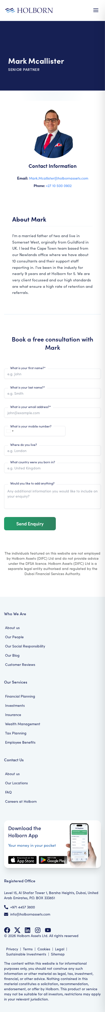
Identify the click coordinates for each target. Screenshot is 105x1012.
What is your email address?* (30, 407)
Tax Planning (16, 733)
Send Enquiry (30, 523)
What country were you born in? (32, 462)
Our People (14, 636)
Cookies (43, 949)
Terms (28, 949)
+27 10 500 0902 (59, 185)
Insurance (13, 714)
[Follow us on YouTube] (48, 930)
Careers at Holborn (21, 801)
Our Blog (12, 655)
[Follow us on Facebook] (7, 930)
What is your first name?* (28, 368)
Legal (59, 949)
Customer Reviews (20, 664)
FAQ (8, 792)
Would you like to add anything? (32, 483)
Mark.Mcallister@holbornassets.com (58, 178)
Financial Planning (20, 696)
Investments (15, 705)
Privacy (12, 949)
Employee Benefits (20, 742)
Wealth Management (22, 723)
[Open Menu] (96, 10)
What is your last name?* (27, 387)
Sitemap (58, 954)
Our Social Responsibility (25, 646)
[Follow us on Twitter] (17, 930)
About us (12, 627)
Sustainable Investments (26, 954)
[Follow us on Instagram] (38, 930)
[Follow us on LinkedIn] (27, 930)
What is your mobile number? (30, 426)
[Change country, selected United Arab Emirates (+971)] (9, 431)
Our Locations (16, 782)
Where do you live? (23, 445)
